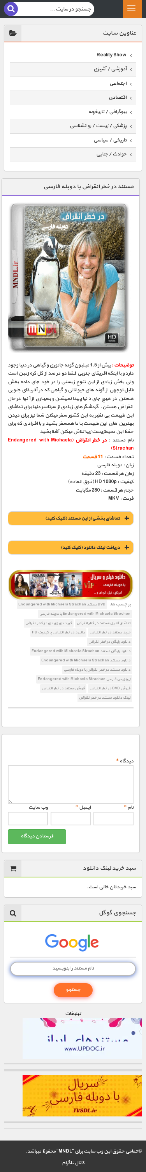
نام (129, 807)
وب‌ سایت (38, 807)
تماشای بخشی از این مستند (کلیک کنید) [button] (82, 518)
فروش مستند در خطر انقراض (63, 688)
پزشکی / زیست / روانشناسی (98, 126)
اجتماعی (118, 83)
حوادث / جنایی (111, 154)
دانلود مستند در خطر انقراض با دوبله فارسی (97, 670)
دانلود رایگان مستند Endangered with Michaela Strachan (81, 651)
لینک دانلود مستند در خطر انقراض (104, 698)
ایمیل (83, 807)
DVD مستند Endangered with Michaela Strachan (62, 604)
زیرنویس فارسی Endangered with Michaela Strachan (84, 679)
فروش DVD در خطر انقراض (110, 688)
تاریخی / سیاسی (110, 140)
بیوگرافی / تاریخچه (107, 112)
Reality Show (112, 55)
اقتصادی (118, 97)
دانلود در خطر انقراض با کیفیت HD (58, 632)
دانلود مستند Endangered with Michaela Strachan (85, 660)
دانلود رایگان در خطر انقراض (109, 642)
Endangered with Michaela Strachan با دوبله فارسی (84, 614)
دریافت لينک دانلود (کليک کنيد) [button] (90, 547)
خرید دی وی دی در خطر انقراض (48, 623)
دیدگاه (125, 761)
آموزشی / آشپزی (110, 69)
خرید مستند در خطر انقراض (110, 632)
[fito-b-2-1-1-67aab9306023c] (71, 585)
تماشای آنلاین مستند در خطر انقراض (103, 623)
